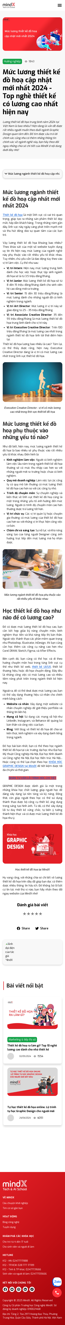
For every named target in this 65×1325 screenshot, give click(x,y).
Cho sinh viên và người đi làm (18, 1246)
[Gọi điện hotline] (57, 1292)
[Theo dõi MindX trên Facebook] (5, 1289)
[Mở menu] (59, 5)
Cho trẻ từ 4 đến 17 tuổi (15, 1241)
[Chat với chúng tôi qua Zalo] (57, 1282)
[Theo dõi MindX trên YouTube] (12, 1289)
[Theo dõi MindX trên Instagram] (18, 1289)
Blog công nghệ (11, 1222)
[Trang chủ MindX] (9, 5)
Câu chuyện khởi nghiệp (15, 1203)
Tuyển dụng (9, 1227)
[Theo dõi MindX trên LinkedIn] (25, 1289)
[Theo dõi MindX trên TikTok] (32, 1289)
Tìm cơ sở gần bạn (13, 1208)
